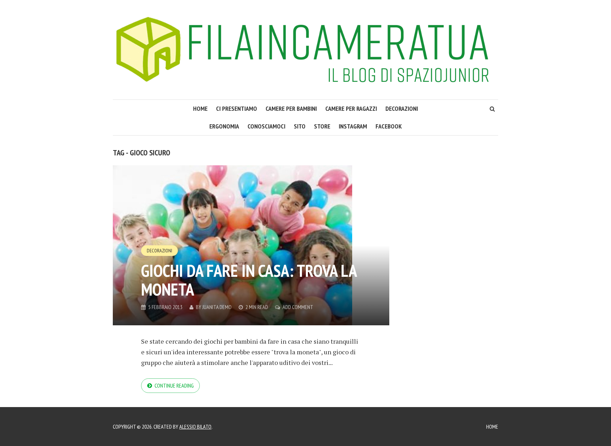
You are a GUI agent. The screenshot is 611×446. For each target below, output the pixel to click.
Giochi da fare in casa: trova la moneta (248, 279)
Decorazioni (401, 108)
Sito (300, 126)
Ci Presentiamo (236, 108)
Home (492, 426)
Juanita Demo (217, 306)
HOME (200, 108)
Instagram (353, 126)
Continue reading (174, 385)
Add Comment (298, 306)
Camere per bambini (291, 108)
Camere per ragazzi (351, 108)
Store (322, 126)
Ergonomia (224, 126)
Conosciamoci (266, 126)
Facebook (389, 126)
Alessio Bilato (195, 426)
